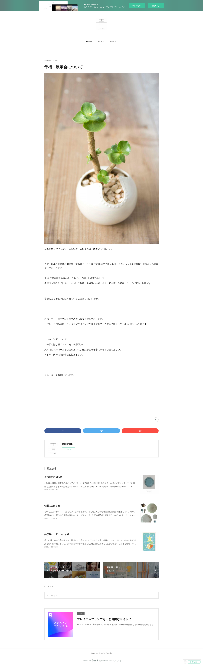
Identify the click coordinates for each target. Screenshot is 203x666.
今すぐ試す (137, 5)
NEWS (101, 41)
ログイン (156, 5)
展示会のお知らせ (53, 476)
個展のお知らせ (52, 505)
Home (89, 41)
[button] (89, 41)
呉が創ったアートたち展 (56, 534)
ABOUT (113, 41)
